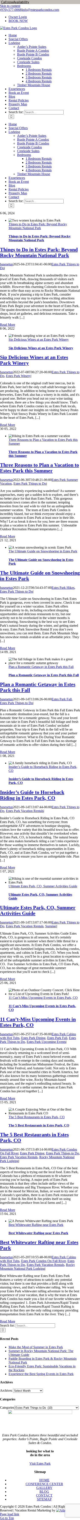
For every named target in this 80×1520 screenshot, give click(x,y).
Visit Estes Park (40, 1463)
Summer (51, 926)
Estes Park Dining (33, 1038)
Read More (7, 324)
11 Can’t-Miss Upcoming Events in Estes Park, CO (43, 998)
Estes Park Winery (18, 376)
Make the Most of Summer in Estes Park (36, 1347)
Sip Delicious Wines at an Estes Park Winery (39, 339)
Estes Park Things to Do (29, 483)
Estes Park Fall (62, 699)
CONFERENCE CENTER (44, 1484)
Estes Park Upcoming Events (46, 1042)
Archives (6, 1390)
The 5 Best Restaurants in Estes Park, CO (37, 1117)
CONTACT (44, 1495)
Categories (7, 1407)
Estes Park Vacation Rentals (25, 811)
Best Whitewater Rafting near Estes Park (36, 1225)
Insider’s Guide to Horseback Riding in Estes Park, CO (32, 795)
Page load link (9, 1514)
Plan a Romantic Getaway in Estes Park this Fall (41, 667)
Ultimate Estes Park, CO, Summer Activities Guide (43, 886)
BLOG (44, 1491)
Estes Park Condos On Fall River (43, 1261)
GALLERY (44, 1488)
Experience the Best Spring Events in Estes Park (41, 1374)
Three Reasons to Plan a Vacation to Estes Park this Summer (39, 467)
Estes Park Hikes (63, 587)
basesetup (6, 264)
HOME (44, 1480)
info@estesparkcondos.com (40, 9)
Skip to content (10, 6)
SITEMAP (44, 1499)
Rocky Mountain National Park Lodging (37, 1266)
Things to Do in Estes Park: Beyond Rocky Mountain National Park (38, 226)
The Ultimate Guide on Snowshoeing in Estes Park (43, 551)
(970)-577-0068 (10, 9)
